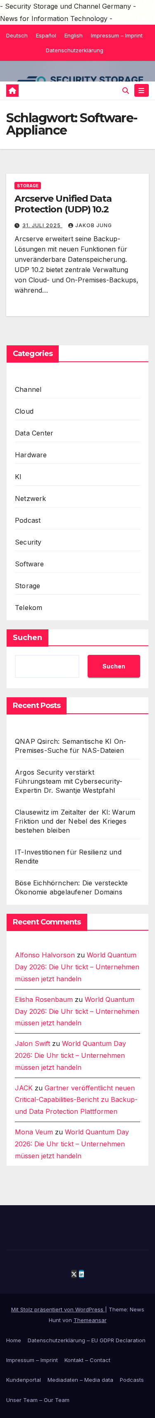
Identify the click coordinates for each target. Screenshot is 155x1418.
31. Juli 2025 (42, 225)
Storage (27, 185)
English (73, 35)
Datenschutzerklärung (74, 50)
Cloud (24, 411)
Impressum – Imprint (117, 35)
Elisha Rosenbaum (44, 999)
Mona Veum (34, 1132)
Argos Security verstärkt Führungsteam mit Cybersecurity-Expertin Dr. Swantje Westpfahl (68, 781)
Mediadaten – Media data (80, 1379)
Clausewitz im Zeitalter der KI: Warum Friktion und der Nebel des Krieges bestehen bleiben (75, 821)
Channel (28, 389)
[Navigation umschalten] (141, 90)
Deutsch (17, 35)
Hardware (31, 455)
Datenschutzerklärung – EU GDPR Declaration (86, 1340)
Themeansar (90, 1320)
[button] (125, 90)
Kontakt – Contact (87, 1360)
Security (28, 542)
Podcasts (132, 1379)
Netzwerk (30, 498)
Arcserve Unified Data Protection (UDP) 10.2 (63, 204)
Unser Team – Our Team (37, 1400)
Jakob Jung (93, 225)
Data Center (34, 433)
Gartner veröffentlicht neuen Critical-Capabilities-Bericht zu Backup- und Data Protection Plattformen (76, 1100)
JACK (24, 1088)
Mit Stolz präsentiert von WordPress (58, 1309)
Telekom (28, 607)
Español (46, 35)
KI (18, 477)
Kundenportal (23, 1379)
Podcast (28, 520)
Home (13, 1340)
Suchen (27, 637)
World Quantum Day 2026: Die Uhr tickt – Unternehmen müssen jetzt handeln (77, 967)
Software (29, 564)
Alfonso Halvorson (45, 955)
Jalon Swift (32, 1043)
